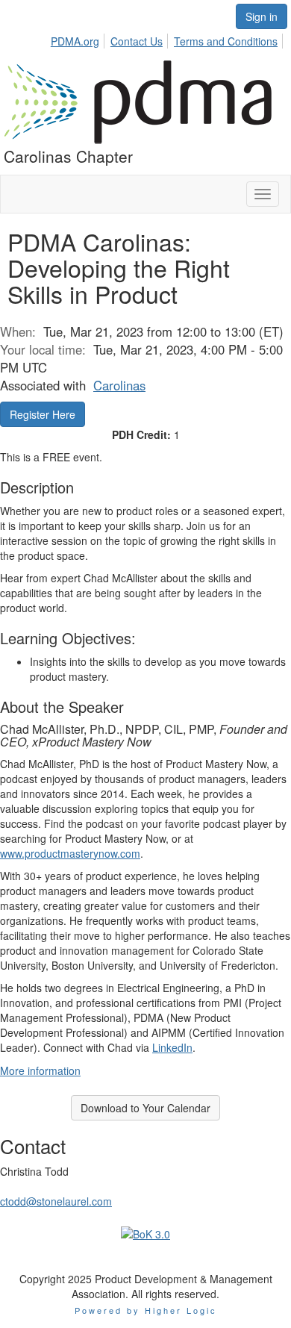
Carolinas (119, 385)
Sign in (261, 16)
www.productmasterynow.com (70, 853)
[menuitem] (79, 39)
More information (40, 1070)
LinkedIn (172, 1047)
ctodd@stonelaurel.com (56, 1201)
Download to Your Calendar (145, 1107)
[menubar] (168, 39)
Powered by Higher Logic (146, 1310)
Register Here (42, 414)
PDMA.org (75, 41)
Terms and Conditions (226, 41)
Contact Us (136, 41)
